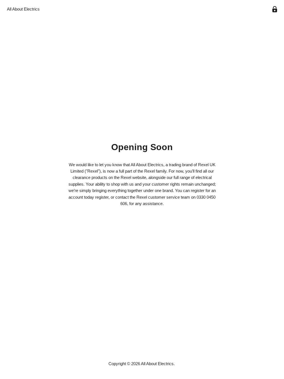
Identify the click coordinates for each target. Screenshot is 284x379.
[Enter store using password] (275, 9)
